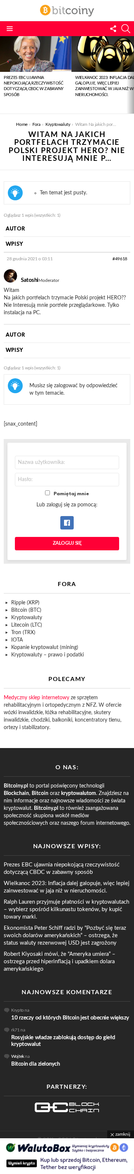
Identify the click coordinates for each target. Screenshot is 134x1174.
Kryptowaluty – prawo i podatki (47, 655)
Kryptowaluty (26, 617)
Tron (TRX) (23, 632)
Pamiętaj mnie (71, 493)
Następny (130, 75)
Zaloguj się (67, 543)
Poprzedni (3, 75)
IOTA (17, 640)
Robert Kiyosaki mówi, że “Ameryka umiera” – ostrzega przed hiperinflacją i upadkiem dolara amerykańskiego (59, 961)
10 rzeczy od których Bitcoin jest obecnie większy (70, 1018)
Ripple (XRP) (25, 602)
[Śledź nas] (113, 28)
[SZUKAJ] (125, 28)
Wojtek (17, 1056)
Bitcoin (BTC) (26, 610)
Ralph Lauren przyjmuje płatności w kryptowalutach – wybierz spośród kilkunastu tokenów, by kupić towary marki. (66, 909)
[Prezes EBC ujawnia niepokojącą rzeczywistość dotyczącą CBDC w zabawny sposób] (35, 54)
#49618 (119, 259)
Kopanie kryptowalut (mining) (44, 647)
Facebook (67, 522)
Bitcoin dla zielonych (35, 1064)
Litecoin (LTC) (26, 625)
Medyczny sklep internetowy (36, 697)
